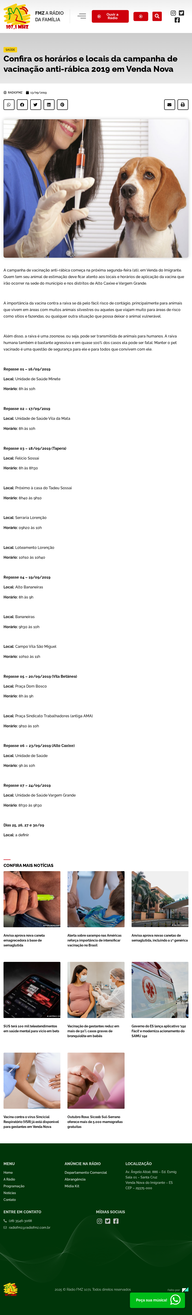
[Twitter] (181, 12)
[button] (157, 16)
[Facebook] (177, 19)
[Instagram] (173, 12)
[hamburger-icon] (82, 16)
